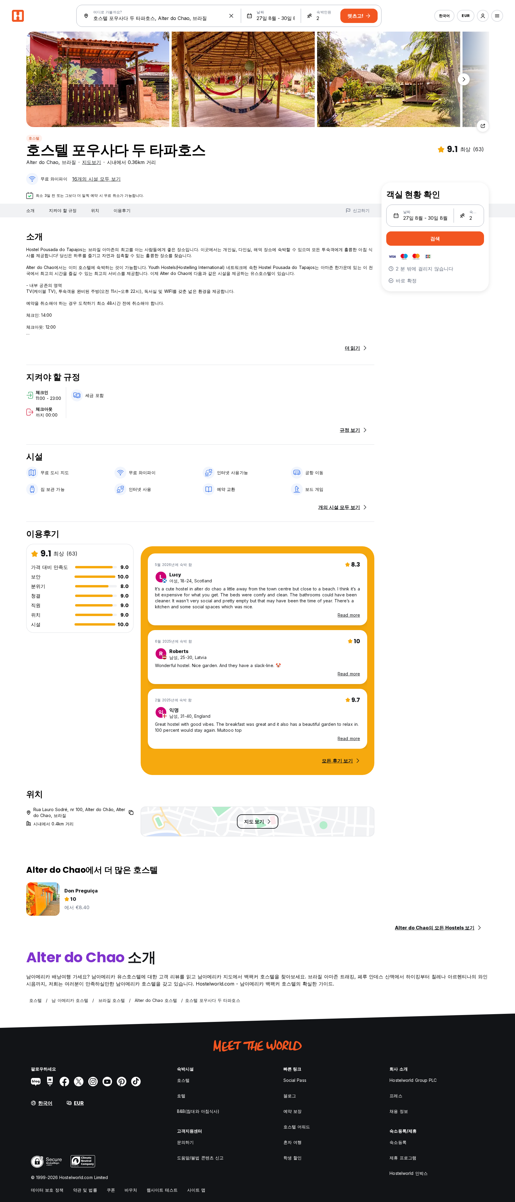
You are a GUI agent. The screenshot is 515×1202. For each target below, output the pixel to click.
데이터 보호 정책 (47, 1189)
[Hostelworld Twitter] (78, 1081)
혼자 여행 (292, 1142)
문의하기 (185, 1142)
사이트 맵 (196, 1189)
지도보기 (91, 162)
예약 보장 (292, 1111)
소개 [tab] (30, 210)
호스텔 (34, 138)
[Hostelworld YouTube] (107, 1081)
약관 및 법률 (85, 1189)
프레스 (396, 1095)
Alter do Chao (42, 162)
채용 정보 (399, 1111)
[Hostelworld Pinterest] (121, 1081)
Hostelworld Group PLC (413, 1080)
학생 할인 (292, 1157)
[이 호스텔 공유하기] (483, 126)
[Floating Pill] (464, 79)
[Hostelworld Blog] (36, 1081)
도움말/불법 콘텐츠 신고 (200, 1157)
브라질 (69, 162)
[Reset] (231, 16)
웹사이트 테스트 (162, 1189)
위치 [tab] (95, 210)
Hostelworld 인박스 (409, 1173)
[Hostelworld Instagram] (93, 1081)
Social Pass (294, 1080)
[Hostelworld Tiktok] (136, 1081)
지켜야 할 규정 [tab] (63, 210)
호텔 (181, 1095)
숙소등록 (398, 1142)
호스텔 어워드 (296, 1126)
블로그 (289, 1095)
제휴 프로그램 (403, 1157)
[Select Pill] (483, 16)
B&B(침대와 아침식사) (198, 1111)
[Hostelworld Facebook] (64, 1081)
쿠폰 (111, 1189)
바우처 (131, 1189)
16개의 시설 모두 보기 (96, 179)
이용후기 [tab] (122, 210)
